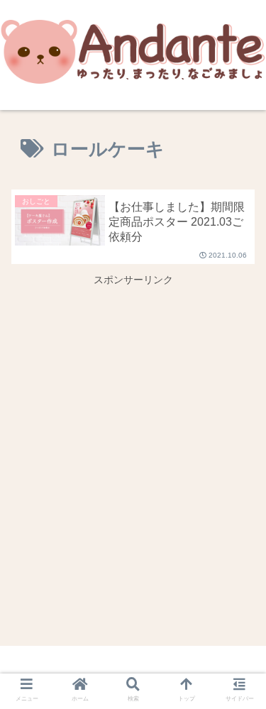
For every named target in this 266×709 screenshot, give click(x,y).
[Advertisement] (133, 422)
